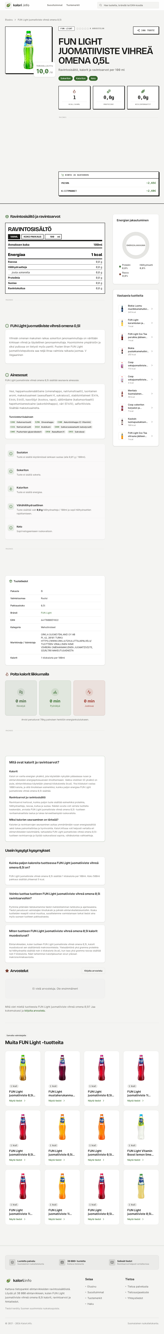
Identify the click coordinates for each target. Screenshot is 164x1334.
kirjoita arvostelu (35, 1010)
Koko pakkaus (32, 236)
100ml (14, 236)
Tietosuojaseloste (138, 1292)
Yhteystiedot (135, 1298)
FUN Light (46, 612)
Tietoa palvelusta (137, 1286)
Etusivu (9, 19)
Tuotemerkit (73, 5)
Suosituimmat (54, 5)
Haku (90, 1303)
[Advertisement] (108, 141)
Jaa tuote (148, 30)
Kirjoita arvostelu (93, 970)
